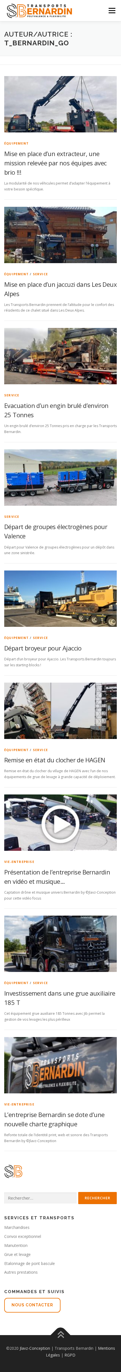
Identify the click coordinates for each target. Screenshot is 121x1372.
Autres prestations (21, 1272)
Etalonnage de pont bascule (29, 1263)
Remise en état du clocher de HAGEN (54, 760)
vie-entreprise (19, 862)
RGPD (69, 1355)
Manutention (16, 1245)
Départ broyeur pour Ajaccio (43, 648)
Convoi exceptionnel (22, 1236)
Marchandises (17, 1227)
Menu (111, 10)
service (40, 274)
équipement (16, 143)
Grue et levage (17, 1254)
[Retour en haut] (61, 1335)
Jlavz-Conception (35, 1348)
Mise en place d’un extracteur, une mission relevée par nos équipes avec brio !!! (55, 162)
